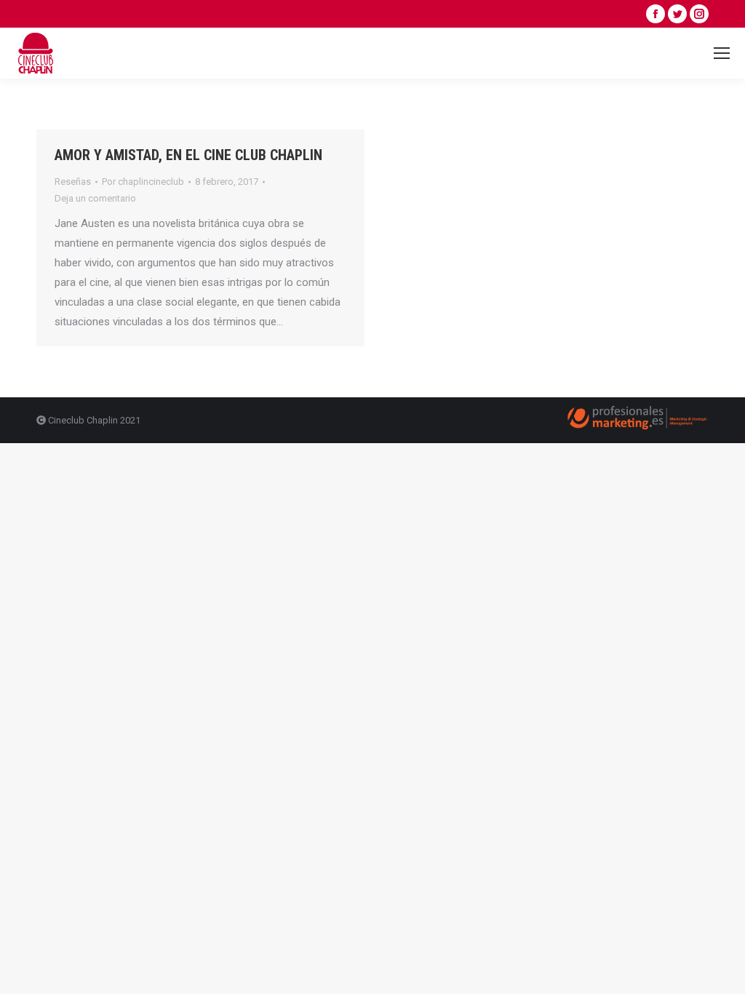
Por (143, 181)
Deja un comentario (95, 198)
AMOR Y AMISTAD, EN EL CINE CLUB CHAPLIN (188, 155)
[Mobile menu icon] (721, 53)
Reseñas (73, 181)
